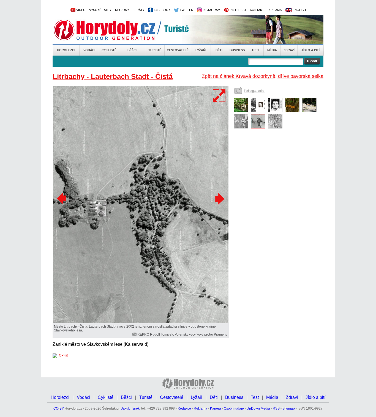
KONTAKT (257, 10)
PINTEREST (237, 10)
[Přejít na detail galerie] (140, 322)
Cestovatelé (178, 50)
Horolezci (66, 50)
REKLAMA (275, 10)
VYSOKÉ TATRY (100, 10)
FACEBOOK (161, 10)
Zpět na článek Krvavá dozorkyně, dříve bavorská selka (262, 76)
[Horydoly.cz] (111, 30)
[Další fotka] (219, 198)
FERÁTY (139, 10)
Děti (219, 50)
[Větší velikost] (219, 95)
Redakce (184, 408)
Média (272, 50)
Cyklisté (109, 50)
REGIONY (122, 10)
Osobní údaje (234, 408)
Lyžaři (200, 50)
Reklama (200, 408)
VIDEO (80, 10)
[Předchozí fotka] (62, 198)
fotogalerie (254, 90)
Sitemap (288, 408)
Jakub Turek (130, 408)
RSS (276, 408)
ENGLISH (299, 10)
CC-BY (58, 408)
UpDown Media (258, 408)
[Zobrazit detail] (241, 111)
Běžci (132, 50)
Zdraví (289, 50)
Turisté (154, 50)
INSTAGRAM (211, 10)
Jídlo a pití (310, 50)
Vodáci (89, 50)
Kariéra (215, 408)
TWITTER (186, 10)
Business (237, 50)
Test (255, 50)
